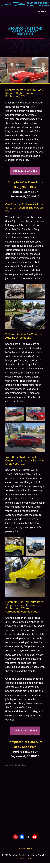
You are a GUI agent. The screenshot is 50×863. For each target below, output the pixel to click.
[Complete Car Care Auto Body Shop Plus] (25, 4)
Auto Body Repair (19, 765)
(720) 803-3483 (25, 858)
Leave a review (25, 848)
